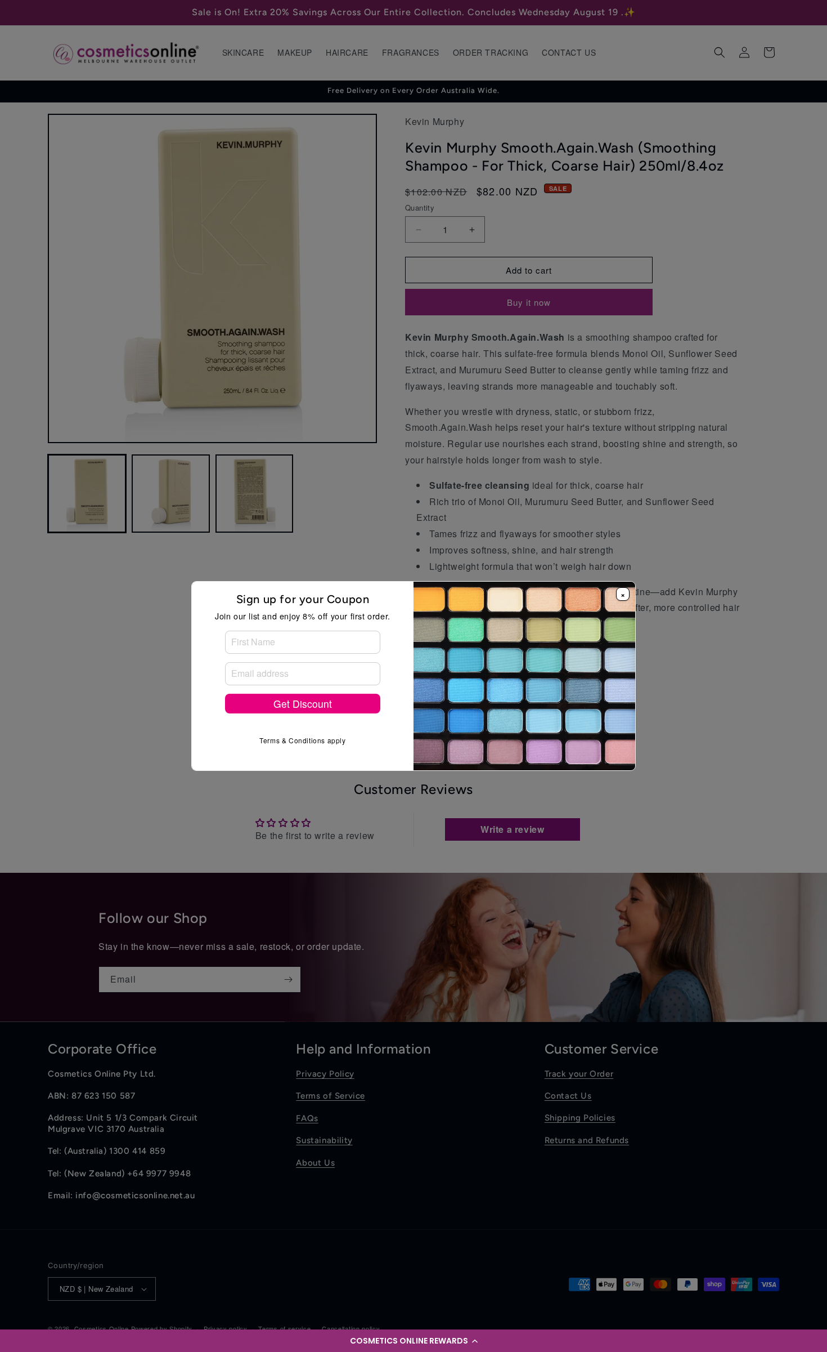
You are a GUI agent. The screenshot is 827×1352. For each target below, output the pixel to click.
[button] (413, 1340)
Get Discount (302, 704)
